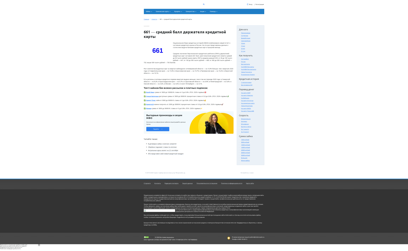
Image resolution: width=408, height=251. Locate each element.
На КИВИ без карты (247, 67)
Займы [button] (148, 11)
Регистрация (259, 4)
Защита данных (187, 183)
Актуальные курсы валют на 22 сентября (163, 150)
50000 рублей (245, 155)
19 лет (243, 46)
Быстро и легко (246, 127)
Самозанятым (245, 41)
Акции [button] (202, 11)
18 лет (243, 43)
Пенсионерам (245, 33)
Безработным (245, 38)
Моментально (246, 119)
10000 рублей (245, 145)
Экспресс (244, 121)
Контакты (157, 183)
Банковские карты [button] (162, 11)
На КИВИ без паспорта (248, 69)
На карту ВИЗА (246, 108)
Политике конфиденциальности (10, 249)
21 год (243, 51)
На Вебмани (245, 98)
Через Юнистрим (247, 106)
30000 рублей (245, 153)
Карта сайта (250, 183)
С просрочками (246, 82)
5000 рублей (245, 142)
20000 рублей (245, 150)
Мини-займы (245, 160)
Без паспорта (245, 64)
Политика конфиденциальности (231, 183)
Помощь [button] (213, 11)
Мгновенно (245, 124)
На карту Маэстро (247, 95)
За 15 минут (245, 132)
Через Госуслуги (246, 72)
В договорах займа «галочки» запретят (162, 144)
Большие (244, 158)
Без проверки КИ (246, 85)
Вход (250, 4)
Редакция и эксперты (171, 183)
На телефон (245, 59)
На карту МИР (245, 93)
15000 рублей (245, 147)
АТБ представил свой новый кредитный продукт (166, 154)
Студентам (244, 36)
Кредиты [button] (177, 11)
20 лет (243, 48)
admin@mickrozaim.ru (257, 237)
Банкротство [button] (190, 11)
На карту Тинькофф (247, 111)
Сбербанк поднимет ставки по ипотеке (162, 147)
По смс (243, 62)
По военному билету (248, 75)
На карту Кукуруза (247, 101)
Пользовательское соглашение (207, 183)
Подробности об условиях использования (191, 217)
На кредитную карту (248, 103)
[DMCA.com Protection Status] (149, 237)
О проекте (147, 183)
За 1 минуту (245, 129)
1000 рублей (245, 140)
